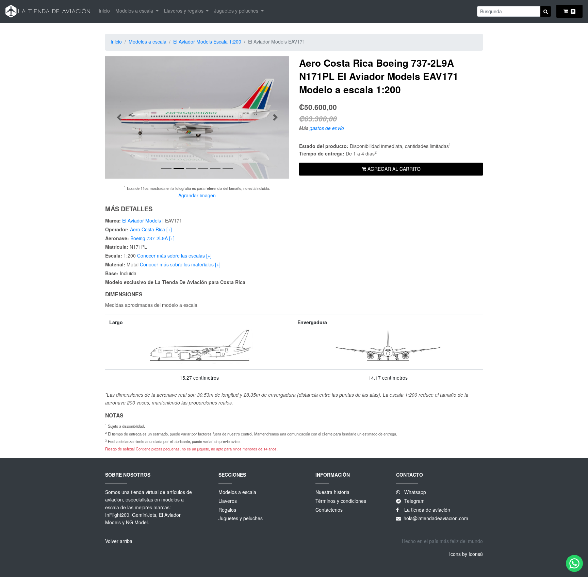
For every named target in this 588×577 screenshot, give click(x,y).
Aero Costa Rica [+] (151, 229)
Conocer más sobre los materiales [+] (180, 264)
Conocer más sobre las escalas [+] (174, 255)
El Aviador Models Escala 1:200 (207, 41)
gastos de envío (327, 128)
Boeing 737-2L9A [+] (152, 238)
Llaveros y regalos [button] (184, 10)
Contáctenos (329, 509)
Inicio (104, 10)
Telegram (414, 500)
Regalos (227, 509)
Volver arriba (118, 541)
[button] (119, 117)
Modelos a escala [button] (134, 10)
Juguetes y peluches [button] (237, 10)
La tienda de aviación (426, 509)
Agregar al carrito (393, 168)
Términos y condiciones (340, 500)
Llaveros (227, 500)
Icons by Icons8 (466, 553)
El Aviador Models (141, 220)
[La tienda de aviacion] (48, 11)
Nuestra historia (332, 492)
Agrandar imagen (197, 195)
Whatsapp (415, 492)
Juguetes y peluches (240, 518)
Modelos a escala (147, 41)
